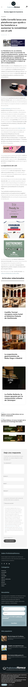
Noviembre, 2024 (4, 34)
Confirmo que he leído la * (12, 617)
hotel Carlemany (6, 108)
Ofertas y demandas (6, 579)
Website (5, 490)
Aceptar (4, 684)
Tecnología (3, 575)
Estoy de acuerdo (9, 503)
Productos (3, 570)
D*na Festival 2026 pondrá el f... (16, 655)
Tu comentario (7, 463)
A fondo (3, 574)
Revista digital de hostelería (13, 12)
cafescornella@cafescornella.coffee (10, 273)
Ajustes (10, 684)
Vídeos (2, 585)
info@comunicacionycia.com (10, 525)
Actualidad (3, 16)
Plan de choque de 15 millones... (16, 636)
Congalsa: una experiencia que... (16, 645)
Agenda (3, 577)
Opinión (3, 580)
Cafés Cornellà (21, 128)
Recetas (3, 582)
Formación (3, 584)
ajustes (13, 682)
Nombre (5, 476)
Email (5, 483)
